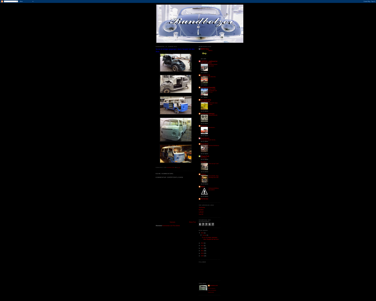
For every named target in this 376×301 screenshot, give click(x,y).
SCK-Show (204, 157)
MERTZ (210, 50)
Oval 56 (201, 214)
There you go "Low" (213, 163)
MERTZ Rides (205, 49)
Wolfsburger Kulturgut (207, 113)
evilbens (203, 174)
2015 (202, 233)
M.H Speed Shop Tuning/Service (206, 100)
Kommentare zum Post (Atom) (171, 225)
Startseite (172, 222)
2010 (202, 253)
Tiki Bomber (204, 199)
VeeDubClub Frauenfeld (208, 87)
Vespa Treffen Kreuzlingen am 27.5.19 (212, 90)
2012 (202, 248)
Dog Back (204, 162)
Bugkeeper (204, 126)
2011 (202, 250)
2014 (202, 243)
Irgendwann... (212, 127)
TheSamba (202, 207)
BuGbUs (201, 209)
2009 (202, 256)
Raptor (203, 186)
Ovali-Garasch (205, 138)
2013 (202, 245)
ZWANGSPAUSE (212, 115)
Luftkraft (201, 212)
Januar (204, 235)
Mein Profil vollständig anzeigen (212, 290)
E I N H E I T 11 (205, 75)
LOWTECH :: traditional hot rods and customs (209, 62)
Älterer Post (192, 222)
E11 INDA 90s (212, 76)
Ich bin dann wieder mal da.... (208, 140)
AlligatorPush (205, 156)
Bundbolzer (214, 285)
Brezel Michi (204, 144)
